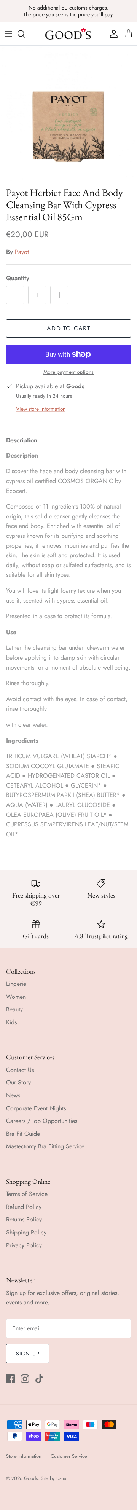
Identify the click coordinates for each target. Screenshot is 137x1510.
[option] (68, 114)
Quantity (17, 278)
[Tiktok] (39, 1378)
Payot (22, 251)
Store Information (23, 1456)
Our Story (18, 1082)
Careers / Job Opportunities (41, 1120)
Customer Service (69, 1456)
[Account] (112, 34)
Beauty (14, 1009)
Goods (31, 1478)
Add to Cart (68, 328)
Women (16, 996)
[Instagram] (25, 1378)
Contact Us (20, 1069)
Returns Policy (24, 1219)
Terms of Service (27, 1194)
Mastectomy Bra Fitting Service (45, 1146)
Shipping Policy (26, 1232)
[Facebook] (10, 1378)
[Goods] (68, 33)
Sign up (28, 1353)
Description (21, 440)
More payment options (68, 372)
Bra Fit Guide (23, 1133)
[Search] (25, 34)
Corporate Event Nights (36, 1108)
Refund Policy (23, 1206)
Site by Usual (54, 1478)
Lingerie (16, 983)
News (13, 1095)
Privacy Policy (24, 1245)
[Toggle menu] (8, 34)
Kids (11, 1022)
